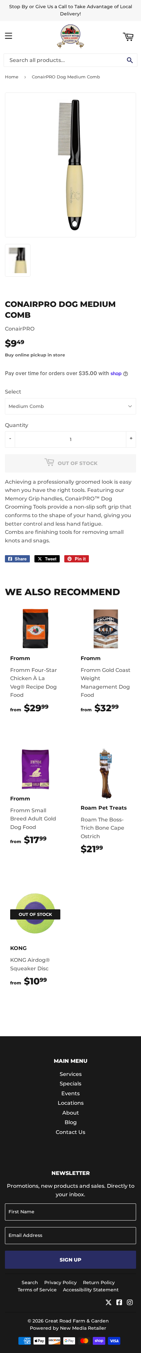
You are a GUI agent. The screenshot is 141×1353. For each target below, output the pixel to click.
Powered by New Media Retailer (68, 1328)
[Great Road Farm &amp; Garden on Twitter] (108, 1303)
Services (71, 1074)
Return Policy (99, 1282)
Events (70, 1093)
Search (30, 1282)
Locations (71, 1103)
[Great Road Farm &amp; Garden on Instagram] (130, 1303)
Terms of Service (37, 1289)
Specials (70, 1083)
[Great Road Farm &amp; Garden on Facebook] (119, 1303)
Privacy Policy (60, 1282)
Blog (71, 1122)
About (70, 1113)
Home (11, 76)
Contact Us (70, 1132)
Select (13, 392)
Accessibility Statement (91, 1289)
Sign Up (70, 1260)
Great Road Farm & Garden (77, 1320)
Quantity (16, 425)
